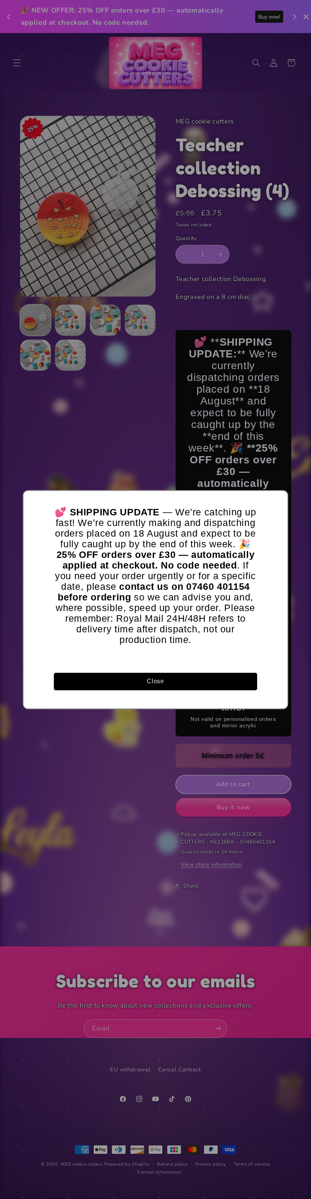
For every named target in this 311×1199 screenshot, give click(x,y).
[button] (279, 499)
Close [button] (155, 681)
